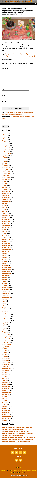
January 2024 (5, 194)
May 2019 (4, 305)
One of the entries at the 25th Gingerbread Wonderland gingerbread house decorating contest (17, 428)
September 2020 (6, 273)
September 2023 (6, 202)
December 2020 (6, 267)
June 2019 (4, 303)
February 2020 (6, 287)
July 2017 (4, 349)
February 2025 (6, 168)
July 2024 (4, 182)
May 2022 (4, 233)
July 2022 (4, 229)
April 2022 (4, 235)
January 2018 (5, 337)
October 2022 (5, 223)
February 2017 (6, 359)
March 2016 (5, 381)
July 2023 (4, 205)
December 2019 (6, 291)
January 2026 (5, 146)
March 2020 (5, 285)
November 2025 (6, 150)
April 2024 (4, 188)
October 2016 (5, 367)
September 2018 (6, 321)
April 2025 (4, 164)
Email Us (18, 467)
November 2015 (6, 388)
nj (34, 56)
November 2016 (6, 365)
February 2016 (6, 383)
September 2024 (6, 178)
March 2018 (5, 333)
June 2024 (4, 184)
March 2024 (5, 190)
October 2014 (5, 414)
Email (4, 96)
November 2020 (6, 269)
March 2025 (5, 166)
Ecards (24, 472)
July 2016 (4, 373)
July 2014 (4, 420)
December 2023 (6, 196)
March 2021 (5, 261)
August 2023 (5, 204)
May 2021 (4, 257)
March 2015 (5, 404)
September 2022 (6, 225)
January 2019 (5, 313)
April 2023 (4, 211)
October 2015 (5, 390)
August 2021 (5, 251)
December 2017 (6, 339)
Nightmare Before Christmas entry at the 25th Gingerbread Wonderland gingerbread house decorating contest (18, 440)
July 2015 (4, 396)
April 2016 (4, 379)
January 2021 (5, 265)
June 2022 (4, 231)
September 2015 (6, 392)
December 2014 (6, 410)
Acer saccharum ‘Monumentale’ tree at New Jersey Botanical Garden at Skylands (17, 113)
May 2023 (4, 209)
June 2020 (5, 279)
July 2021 (4, 253)
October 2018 (5, 319)
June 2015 (4, 398)
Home (3, 471)
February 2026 (6, 144)
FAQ (7, 471)
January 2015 (5, 408)
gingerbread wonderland (12, 56)
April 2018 (4, 331)
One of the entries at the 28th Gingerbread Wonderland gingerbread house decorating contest (17, 435)
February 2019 (6, 311)
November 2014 (6, 412)
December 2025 (6, 148)
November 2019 (6, 293)
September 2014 (6, 416)
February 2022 (6, 239)
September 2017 (6, 345)
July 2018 (4, 325)
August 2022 (5, 227)
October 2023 (5, 200)
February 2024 (6, 192)
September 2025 (6, 154)
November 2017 (6, 341)
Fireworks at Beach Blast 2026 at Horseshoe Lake (15, 432)
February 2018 (6, 335)
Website (4, 102)
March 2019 (5, 309)
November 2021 (6, 245)
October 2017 (5, 343)
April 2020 (5, 283)
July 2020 (4, 277)
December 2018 (6, 315)
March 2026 (5, 142)
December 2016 (6, 363)
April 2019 (4, 307)
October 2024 (5, 176)
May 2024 (4, 186)
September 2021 (6, 249)
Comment (5, 68)
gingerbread (23, 54)
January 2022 (5, 241)
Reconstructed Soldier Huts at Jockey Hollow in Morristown (18, 438)
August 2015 (5, 394)
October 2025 (5, 152)
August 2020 (5, 275)
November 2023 (6, 198)
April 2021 (4, 259)
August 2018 (5, 323)
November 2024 (6, 174)
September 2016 (6, 369)
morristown (23, 56)
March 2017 (5, 357)
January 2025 (5, 170)
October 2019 (5, 295)
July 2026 (4, 134)
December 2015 (6, 386)
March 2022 (5, 237)
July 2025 (4, 158)
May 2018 (4, 329)
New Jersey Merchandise (18, 471)
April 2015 (4, 402)
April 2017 (4, 355)
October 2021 (5, 247)
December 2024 (6, 172)
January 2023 (5, 217)
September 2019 (6, 297)
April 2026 (4, 140)
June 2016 (4, 375)
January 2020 (5, 289)
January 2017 (5, 361)
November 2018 (6, 317)
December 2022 (6, 219)
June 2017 (4, 351)
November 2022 (6, 221)
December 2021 (6, 243)
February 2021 (6, 263)
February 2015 (6, 406)
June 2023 (4, 207)
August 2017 (5, 347)
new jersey (30, 56)
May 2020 (4, 281)
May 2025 (4, 162)
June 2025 (4, 160)
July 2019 (4, 301)
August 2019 (5, 299)
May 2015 (4, 400)
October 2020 (6, 271)
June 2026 (4, 136)
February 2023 (6, 215)
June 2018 (4, 327)
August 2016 (5, 371)
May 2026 (4, 138)
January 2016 (5, 385)
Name (4, 89)
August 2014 (5, 418)
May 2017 (4, 353)
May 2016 (4, 377)
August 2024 (5, 180)
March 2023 (5, 213)
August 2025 (5, 156)
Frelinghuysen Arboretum (12, 54)
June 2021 (4, 255)
